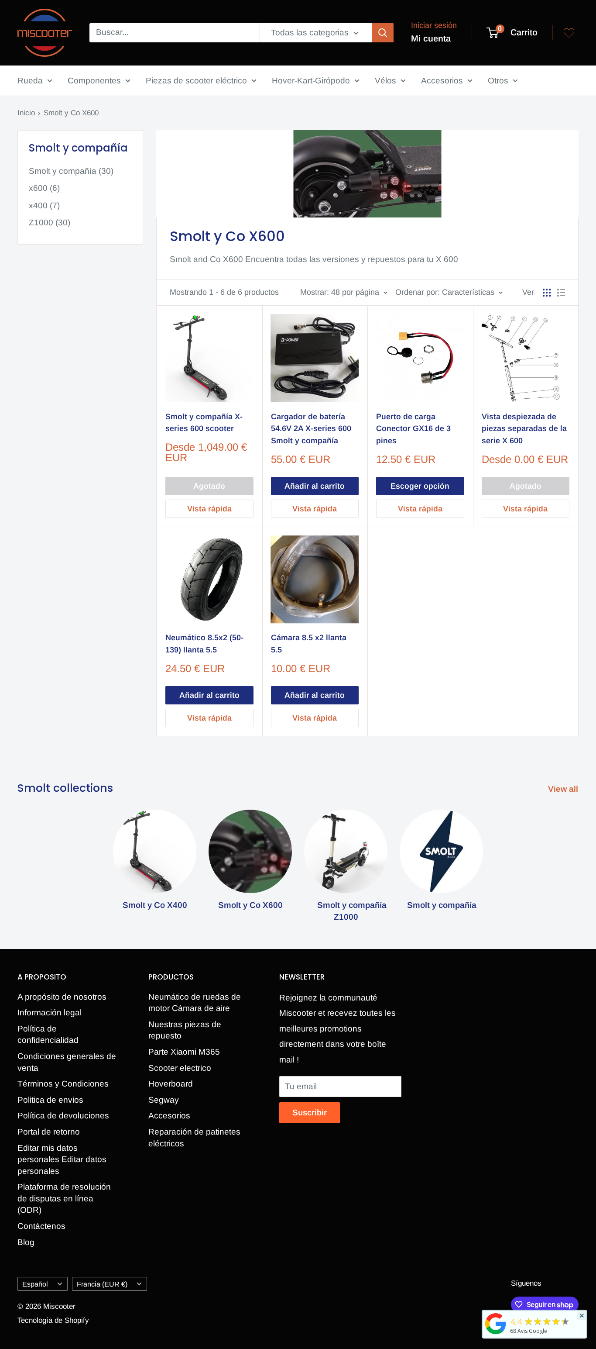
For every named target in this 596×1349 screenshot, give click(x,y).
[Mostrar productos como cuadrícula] (547, 293)
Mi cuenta (431, 38)
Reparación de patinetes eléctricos (194, 1137)
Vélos (385, 80)
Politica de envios (50, 1099)
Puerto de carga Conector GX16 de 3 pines (413, 428)
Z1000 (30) (49, 222)
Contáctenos (41, 1226)
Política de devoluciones (63, 1115)
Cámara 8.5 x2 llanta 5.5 (308, 643)
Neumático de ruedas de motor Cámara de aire (194, 1002)
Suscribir (309, 1112)
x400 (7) (44, 205)
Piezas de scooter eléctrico (196, 80)
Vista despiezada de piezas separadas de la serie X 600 (524, 428)
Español (35, 1284)
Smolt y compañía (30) (71, 171)
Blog (25, 1242)
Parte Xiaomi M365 (184, 1051)
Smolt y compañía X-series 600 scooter (204, 422)
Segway (163, 1099)
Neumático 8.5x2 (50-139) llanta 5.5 (204, 643)
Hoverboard (170, 1083)
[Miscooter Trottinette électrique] (495, 1333)
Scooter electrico (179, 1068)
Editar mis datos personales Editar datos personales (61, 1159)
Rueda (30, 80)
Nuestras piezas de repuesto (184, 1030)
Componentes (94, 80)
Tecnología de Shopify (53, 1320)
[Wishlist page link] (569, 33)
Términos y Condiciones (63, 1083)
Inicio (26, 113)
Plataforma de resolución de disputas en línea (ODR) (64, 1198)
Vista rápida (209, 508)
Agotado (209, 486)
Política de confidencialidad (48, 1034)
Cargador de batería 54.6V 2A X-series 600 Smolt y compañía (311, 428)
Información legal (49, 1012)
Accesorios (442, 80)
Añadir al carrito (314, 486)
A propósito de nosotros (61, 996)
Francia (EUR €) (102, 1284)
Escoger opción (419, 486)
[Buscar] (383, 32)
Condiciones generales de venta (66, 1062)
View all (564, 789)
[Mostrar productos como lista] (561, 293)
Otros (498, 80)
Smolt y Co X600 (71, 113)
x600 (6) (44, 188)
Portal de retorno (48, 1131)
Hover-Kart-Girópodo (311, 80)
